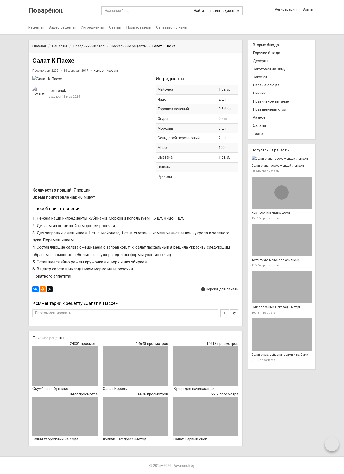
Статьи (115, 27)
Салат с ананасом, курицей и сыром (278, 165)
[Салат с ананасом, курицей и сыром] (282, 159)
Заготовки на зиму (269, 69)
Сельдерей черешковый (179, 138)
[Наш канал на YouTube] (311, 28)
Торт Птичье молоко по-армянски (275, 260)
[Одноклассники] (43, 289)
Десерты (260, 61)
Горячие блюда (266, 53)
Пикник (259, 93)
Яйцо (162, 99)
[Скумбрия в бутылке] (65, 366)
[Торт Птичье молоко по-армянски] (282, 240)
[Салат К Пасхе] (91, 79)
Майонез (165, 89)
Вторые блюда (266, 45)
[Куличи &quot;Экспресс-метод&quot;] (135, 416)
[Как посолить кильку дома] (282, 193)
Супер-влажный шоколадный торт (276, 307)
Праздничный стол (269, 109)
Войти (308, 9)
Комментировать (106, 70)
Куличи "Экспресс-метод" (125, 439)
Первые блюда (266, 85)
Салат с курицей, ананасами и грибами (280, 354)
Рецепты (36, 27)
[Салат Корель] (135, 366)
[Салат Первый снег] (205, 416)
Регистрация (286, 9)
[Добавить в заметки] (224, 313)
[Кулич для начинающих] (205, 366)
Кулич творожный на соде (55, 439)
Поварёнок (45, 10)
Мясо (162, 147)
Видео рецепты (62, 27)
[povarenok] (38, 92)
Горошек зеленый (173, 109)
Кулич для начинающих (193, 388)
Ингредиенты (92, 27)
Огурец (164, 118)
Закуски (260, 77)
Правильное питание (271, 101)
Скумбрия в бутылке (50, 388)
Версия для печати (221, 289)
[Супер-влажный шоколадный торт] (282, 287)
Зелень (164, 167)
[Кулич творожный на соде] (65, 416)
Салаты (259, 125)
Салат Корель (115, 388)
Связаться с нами (171, 27)
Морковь (165, 128)
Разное (259, 117)
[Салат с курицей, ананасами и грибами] (282, 334)
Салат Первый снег (190, 439)
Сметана (165, 157)
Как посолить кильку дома (271, 212)
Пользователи (138, 27)
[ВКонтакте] (35, 289)
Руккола (165, 176)
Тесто (258, 133)
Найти (199, 11)
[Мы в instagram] (290, 28)
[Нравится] (234, 313)
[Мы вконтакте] (300, 28)
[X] (50, 289)
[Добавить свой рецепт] (332, 444)
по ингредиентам (224, 11)
